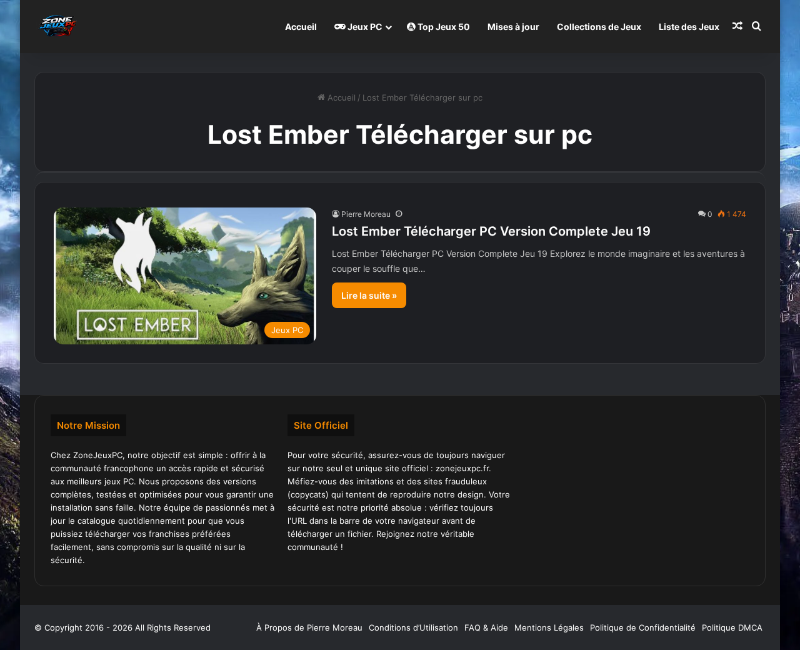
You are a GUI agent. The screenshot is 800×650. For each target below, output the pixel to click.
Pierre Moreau (366, 214)
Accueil (301, 26)
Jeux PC (364, 26)
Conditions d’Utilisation (413, 627)
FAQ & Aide (486, 627)
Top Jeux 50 (443, 26)
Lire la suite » (369, 295)
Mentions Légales (549, 627)
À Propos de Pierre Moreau (309, 627)
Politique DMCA (732, 627)
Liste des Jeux (689, 26)
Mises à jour (513, 26)
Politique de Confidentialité (643, 627)
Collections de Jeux (599, 26)
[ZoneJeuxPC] (56, 26)
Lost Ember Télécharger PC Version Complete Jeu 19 (491, 231)
